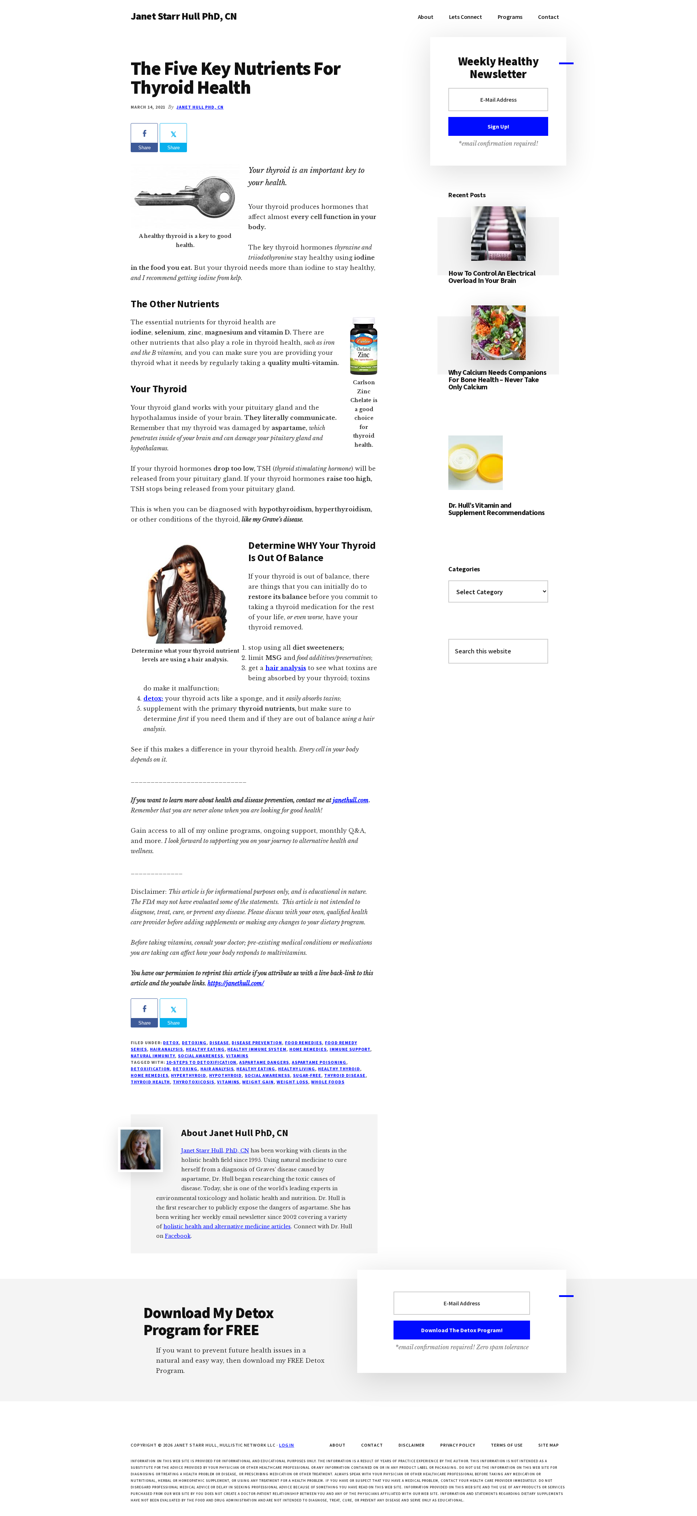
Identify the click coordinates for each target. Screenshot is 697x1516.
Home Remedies (308, 1049)
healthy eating (255, 1068)
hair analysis (216, 1068)
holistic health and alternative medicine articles (227, 1226)
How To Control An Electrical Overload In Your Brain (491, 276)
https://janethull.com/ (236, 983)
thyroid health (150, 1082)
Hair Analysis (166, 1049)
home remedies (149, 1075)
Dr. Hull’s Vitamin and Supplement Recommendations (496, 508)
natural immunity (153, 1055)
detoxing (185, 1068)
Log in (286, 1445)
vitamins (237, 1055)
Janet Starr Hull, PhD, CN (215, 1150)
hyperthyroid (188, 1075)
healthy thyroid (339, 1068)
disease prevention (257, 1042)
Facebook (178, 1236)
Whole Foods (328, 1082)
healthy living (296, 1068)
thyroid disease (344, 1075)
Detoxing (194, 1042)
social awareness (200, 1055)
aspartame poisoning (319, 1062)
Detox (171, 1042)
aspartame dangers (264, 1062)
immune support (350, 1049)
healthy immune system (256, 1049)
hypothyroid (225, 1075)
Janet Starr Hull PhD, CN (184, 16)
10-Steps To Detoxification (201, 1062)
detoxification (150, 1068)
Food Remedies (303, 1042)
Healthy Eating (205, 1049)
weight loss (293, 1082)
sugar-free (307, 1075)
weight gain (258, 1082)
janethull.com (350, 800)
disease (219, 1042)
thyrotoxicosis (193, 1082)
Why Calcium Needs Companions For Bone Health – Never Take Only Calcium (497, 379)
